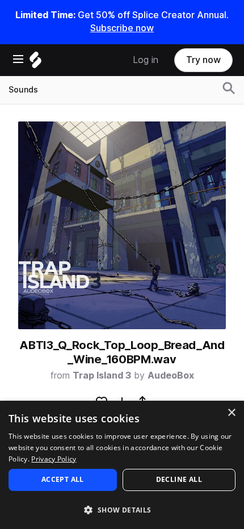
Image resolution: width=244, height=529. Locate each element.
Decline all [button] (179, 479)
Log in (145, 59)
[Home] (35, 63)
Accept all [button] (62, 479)
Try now (203, 59)
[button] (122, 509)
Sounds (23, 89)
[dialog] (122, 465)
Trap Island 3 (102, 375)
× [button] (231, 413)
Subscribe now (122, 28)
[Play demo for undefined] (122, 225)
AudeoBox (171, 375)
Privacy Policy (53, 459)
